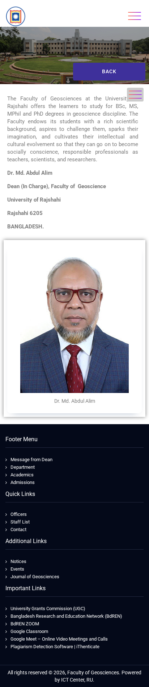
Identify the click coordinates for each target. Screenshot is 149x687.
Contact (18, 529)
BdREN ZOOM (24, 623)
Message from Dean (31, 459)
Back (109, 71)
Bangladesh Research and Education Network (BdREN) (66, 616)
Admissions (22, 482)
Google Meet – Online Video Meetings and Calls (59, 639)
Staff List (20, 522)
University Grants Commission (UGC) (47, 608)
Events (17, 569)
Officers (18, 514)
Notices (18, 561)
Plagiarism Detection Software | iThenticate (54, 646)
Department (22, 467)
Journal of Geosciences (34, 576)
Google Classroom (29, 631)
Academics (22, 474)
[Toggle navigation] (134, 16)
